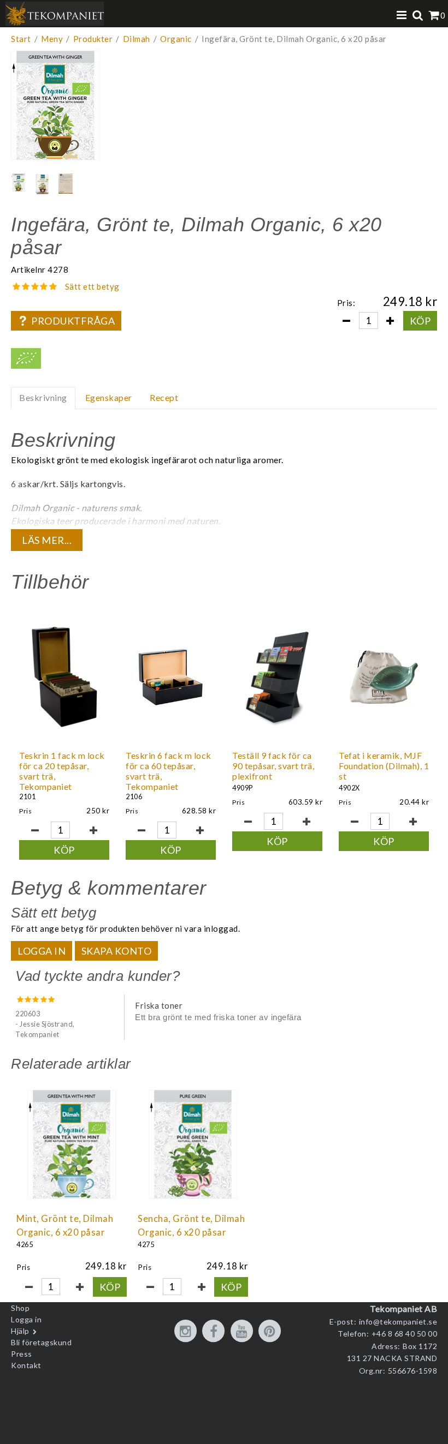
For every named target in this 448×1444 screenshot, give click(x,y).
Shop (20, 1308)
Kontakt (26, 1365)
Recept (164, 397)
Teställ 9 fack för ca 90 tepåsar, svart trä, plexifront (273, 765)
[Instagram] (187, 1332)
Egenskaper (108, 397)
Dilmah (136, 39)
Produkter (93, 39)
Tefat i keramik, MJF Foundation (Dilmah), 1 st (384, 765)
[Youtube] (244, 1332)
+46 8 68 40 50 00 (405, 1333)
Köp (420, 321)
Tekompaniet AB (403, 1308)
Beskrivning (43, 397)
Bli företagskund (41, 1342)
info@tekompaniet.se (398, 1321)
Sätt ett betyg (92, 286)
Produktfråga (73, 321)
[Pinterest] (271, 1332)
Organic (176, 39)
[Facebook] (215, 1332)
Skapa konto (116, 951)
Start (21, 39)
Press (21, 1353)
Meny (52, 39)
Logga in (41, 951)
